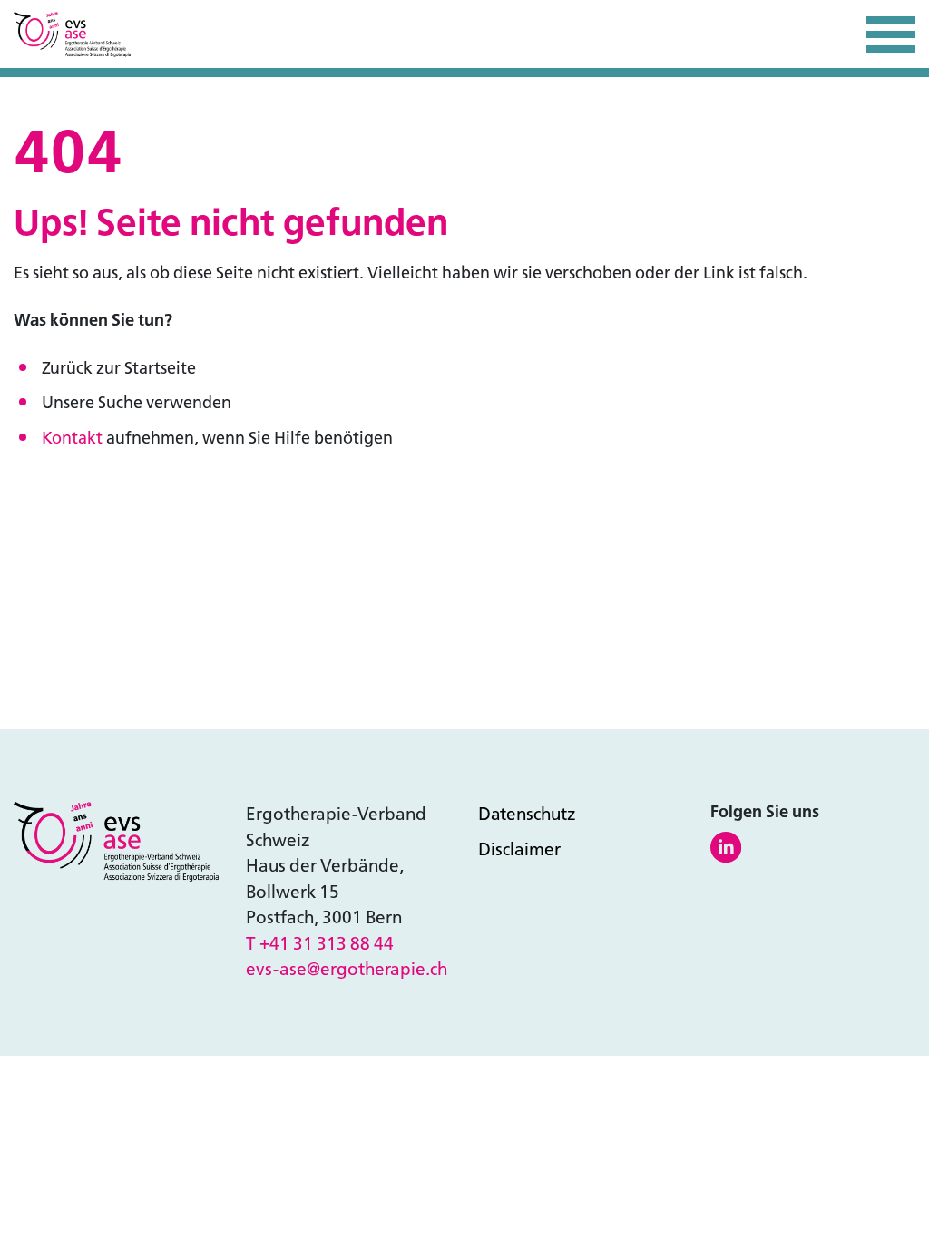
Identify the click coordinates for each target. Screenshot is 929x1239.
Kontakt (72, 438)
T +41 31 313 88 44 (320, 943)
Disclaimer (519, 849)
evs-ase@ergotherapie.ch (346, 969)
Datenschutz (527, 814)
